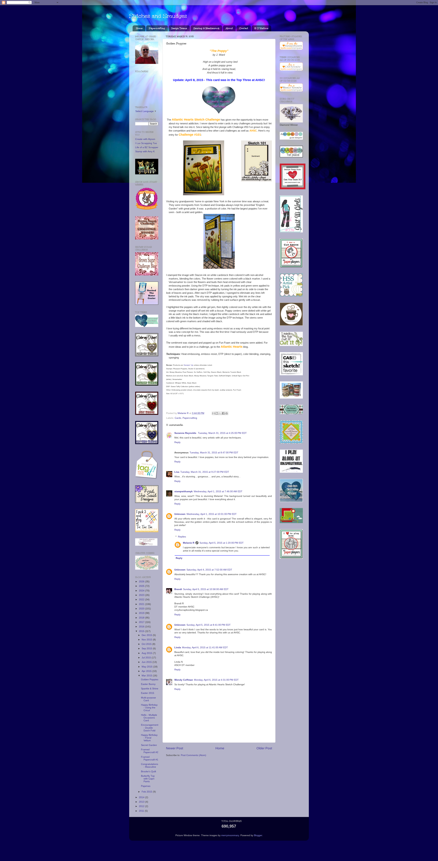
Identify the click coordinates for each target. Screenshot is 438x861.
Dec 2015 (147, 635)
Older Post (264, 748)
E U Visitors (261, 28)
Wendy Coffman (183, 680)
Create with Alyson (145, 139)
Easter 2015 (147, 693)
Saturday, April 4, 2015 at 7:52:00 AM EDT (209, 569)
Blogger (258, 835)
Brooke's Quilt (148, 771)
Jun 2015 (147, 662)
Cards (178, 418)
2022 (142, 599)
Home (139, 28)
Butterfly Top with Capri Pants (148, 779)
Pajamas (145, 786)
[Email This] (213, 413)
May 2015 (147, 666)
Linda (177, 647)
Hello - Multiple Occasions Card (149, 718)
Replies (182, 536)
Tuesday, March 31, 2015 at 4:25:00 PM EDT (222, 433)
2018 (142, 617)
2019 (142, 613)
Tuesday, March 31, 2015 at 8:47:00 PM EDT (214, 452)
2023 (142, 595)
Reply (177, 442)
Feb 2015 (147, 791)
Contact (243, 28)
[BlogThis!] (216, 413)
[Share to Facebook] (223, 413)
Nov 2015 (147, 639)
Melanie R (188, 543)
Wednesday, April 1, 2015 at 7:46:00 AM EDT (218, 491)
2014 (142, 797)
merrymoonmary (230, 835)
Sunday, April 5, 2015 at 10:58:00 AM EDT (206, 589)
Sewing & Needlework (206, 28)
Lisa (176, 472)
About (229, 28)
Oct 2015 (147, 644)
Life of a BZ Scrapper (146, 147)
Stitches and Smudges (158, 16)
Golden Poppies (149, 679)
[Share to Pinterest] (226, 413)
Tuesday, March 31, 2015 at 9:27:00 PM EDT (204, 472)
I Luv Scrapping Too (146, 143)
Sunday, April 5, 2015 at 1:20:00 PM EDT (221, 543)
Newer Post (174, 748)
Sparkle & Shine (149, 688)
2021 (142, 604)
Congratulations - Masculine (149, 765)
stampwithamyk (183, 491)
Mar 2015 (147, 675)
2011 (142, 811)
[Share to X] (220, 413)
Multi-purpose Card (148, 699)
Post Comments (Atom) (193, 755)
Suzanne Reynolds (185, 433)
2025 (142, 586)
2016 (142, 626)
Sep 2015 (147, 648)
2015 (142, 631)
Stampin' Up (188, 365)
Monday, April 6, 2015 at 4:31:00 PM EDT (216, 680)
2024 (142, 590)
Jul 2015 (147, 657)
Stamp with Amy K (145, 151)
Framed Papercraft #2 (149, 751)
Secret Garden (149, 745)
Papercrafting (157, 28)
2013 (142, 802)
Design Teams (179, 28)
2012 (142, 806)
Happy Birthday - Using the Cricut (149, 708)
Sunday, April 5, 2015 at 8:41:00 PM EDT (208, 625)
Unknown (179, 514)
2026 (142, 581)
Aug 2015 (147, 653)
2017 (142, 622)
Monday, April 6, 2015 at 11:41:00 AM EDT (205, 647)
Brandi (178, 589)
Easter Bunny (148, 684)
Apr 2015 (147, 671)
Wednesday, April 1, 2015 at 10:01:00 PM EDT (211, 514)
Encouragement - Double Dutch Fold (149, 728)
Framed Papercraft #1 (149, 758)
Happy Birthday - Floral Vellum (149, 738)
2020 (142, 608)
